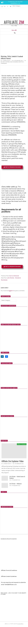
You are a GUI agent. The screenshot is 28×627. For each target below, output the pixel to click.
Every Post (21, 62)
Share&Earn (4, 63)
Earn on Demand (14, 276)
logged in (10, 290)
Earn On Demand (14, 62)
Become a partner (5, 62)
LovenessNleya (20, 623)
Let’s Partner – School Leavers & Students (17, 477)
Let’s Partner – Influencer (15, 484)
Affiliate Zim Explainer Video (13, 461)
